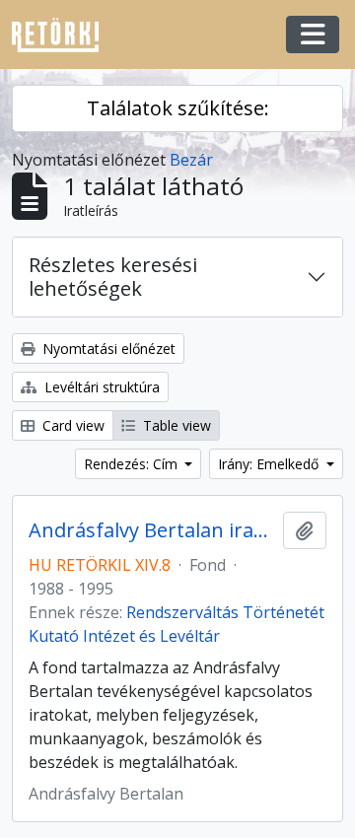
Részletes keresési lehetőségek (113, 276)
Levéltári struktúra (100, 387)
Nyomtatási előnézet (107, 348)
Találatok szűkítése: (178, 108)
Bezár (191, 160)
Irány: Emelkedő (270, 463)
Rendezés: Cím (132, 463)
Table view (175, 425)
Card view (71, 425)
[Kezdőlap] (63, 35)
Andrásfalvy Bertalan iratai (152, 530)
